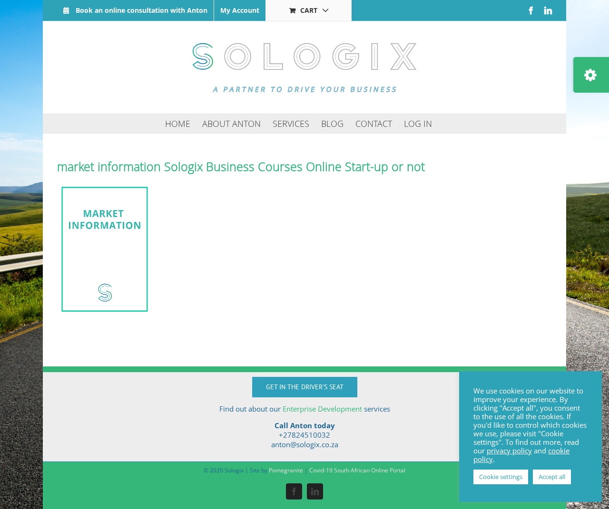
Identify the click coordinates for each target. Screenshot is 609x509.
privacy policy (509, 450)
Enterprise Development (322, 408)
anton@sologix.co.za (304, 444)
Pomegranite (286, 470)
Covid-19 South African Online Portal (357, 470)
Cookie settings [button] (500, 476)
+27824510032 (304, 435)
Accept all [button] (552, 476)
